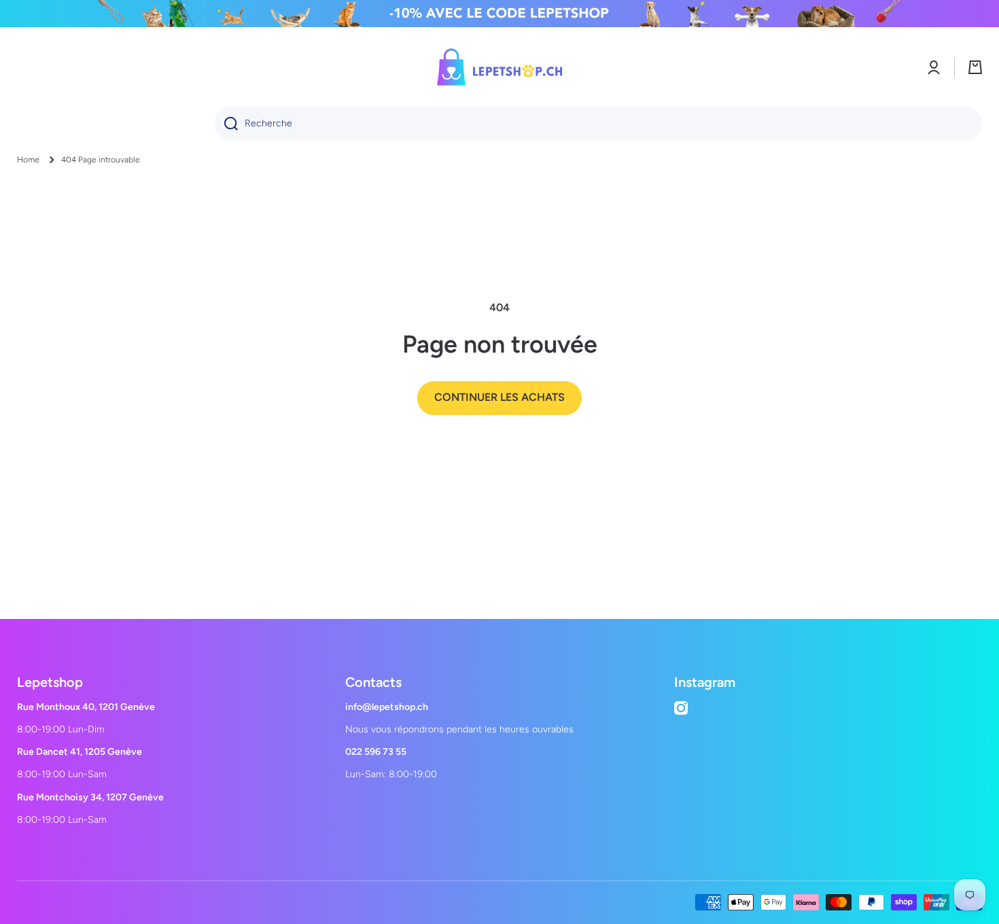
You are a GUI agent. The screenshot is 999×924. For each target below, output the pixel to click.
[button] (975, 67)
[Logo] (499, 67)
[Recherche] (226, 124)
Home (28, 159)
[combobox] (598, 124)
